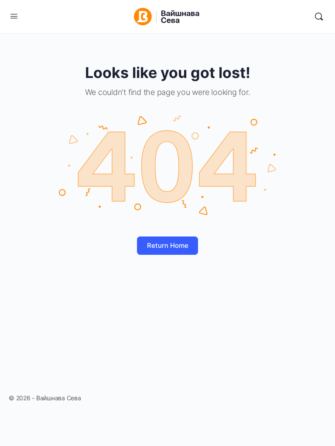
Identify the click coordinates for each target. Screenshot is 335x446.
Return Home (167, 245)
